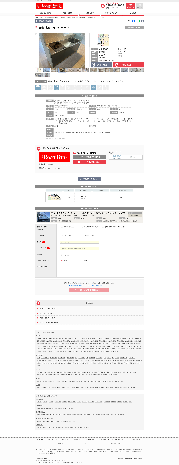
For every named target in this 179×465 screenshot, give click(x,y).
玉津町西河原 (61, 363)
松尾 (103, 381)
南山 (110, 381)
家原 (38, 381)
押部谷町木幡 (123, 358)
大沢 (113, 358)
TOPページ (40, 439)
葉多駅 (117, 415)
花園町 (80, 349)
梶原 (46, 381)
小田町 (63, 387)
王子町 (54, 387)
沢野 (52, 346)
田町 (99, 346)
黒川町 (82, 387)
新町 (89, 381)
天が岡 (38, 358)
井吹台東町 (81, 358)
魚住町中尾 (123, 338)
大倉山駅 (39, 421)
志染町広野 (103, 372)
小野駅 (112, 415)
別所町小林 (49, 375)
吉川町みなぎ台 (105, 375)
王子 (38, 341)
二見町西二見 (139, 349)
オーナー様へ (90, 439)
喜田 (63, 381)
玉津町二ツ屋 (70, 363)
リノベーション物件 (47, 313)
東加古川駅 (71, 408)
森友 (134, 363)
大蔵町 (83, 343)
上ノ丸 (79, 338)
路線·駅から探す (45, 13)
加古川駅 (39, 427)
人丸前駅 (51, 402)
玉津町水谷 (85, 363)
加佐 (52, 372)
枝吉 (105, 358)
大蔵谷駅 (45, 402)
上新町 (73, 387)
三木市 (38, 369)
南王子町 (91, 351)
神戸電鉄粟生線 (40, 412)
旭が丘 (74, 338)
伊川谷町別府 (70, 358)
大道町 (108, 346)
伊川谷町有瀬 (45, 358)
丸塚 (115, 363)
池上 (76, 358)
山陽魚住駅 (107, 402)
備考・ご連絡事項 (42, 267)
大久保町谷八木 (103, 341)
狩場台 (60, 360)
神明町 (103, 387)
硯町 (65, 346)
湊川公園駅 (46, 421)
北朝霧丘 (132, 343)
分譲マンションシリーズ (48, 309)
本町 (74, 351)
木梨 (70, 381)
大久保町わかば (69, 343)
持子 (131, 363)
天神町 (112, 387)
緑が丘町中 (74, 375)
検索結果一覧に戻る (45, 21)
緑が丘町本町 (96, 375)
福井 (131, 372)
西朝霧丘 (60, 349)
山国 (122, 381)
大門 (92, 381)
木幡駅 (43, 415)
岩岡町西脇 (99, 358)
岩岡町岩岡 (92, 358)
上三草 (58, 381)
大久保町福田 (129, 341)
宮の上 (103, 351)
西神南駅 (65, 421)
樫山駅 (103, 415)
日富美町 (123, 349)
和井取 (38, 366)
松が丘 (81, 351)
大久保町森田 (40, 343)
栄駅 (47, 415)
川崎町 (123, 343)
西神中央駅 (72, 421)
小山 (89, 360)
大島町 (59, 387)
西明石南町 (54, 349)
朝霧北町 (45, 338)
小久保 (38, 346)
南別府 (123, 363)
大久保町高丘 (94, 341)
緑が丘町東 (89, 375)
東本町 (130, 387)
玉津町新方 (40, 363)
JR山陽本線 (39, 405)
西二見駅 (119, 402)
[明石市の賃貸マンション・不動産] (68, 6)
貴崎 (127, 343)
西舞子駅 (39, 402)
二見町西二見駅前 (41, 351)
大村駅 (98, 415)
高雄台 (103, 360)
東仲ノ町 (98, 349)
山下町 (112, 351)
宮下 (127, 363)
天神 (96, 381)
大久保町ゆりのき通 (58, 343)
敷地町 (92, 387)
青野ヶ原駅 (61, 427)
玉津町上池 (123, 360)
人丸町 (118, 349)
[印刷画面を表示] (142, 21)
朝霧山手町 (68, 338)
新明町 (61, 346)
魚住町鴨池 (93, 338)
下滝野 (84, 381)
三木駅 (93, 415)
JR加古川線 (39, 425)
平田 (127, 372)
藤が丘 (132, 349)
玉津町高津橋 (131, 360)
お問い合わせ (127, 65)
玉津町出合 (54, 363)
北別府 (76, 360)
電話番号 (39, 254)
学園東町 (71, 360)
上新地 (55, 360)
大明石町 (42, 341)
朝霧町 (50, 338)
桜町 (48, 346)
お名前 (39, 242)
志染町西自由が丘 (83, 372)
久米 (73, 381)
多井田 (42, 381)
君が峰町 (56, 372)
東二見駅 (113, 402)
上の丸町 (40, 372)
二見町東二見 (51, 351)
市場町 (49, 387)
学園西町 (65, 360)
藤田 (99, 381)
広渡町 (87, 387)
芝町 (108, 372)
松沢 (106, 381)
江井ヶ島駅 (91, 402)
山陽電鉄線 (39, 399)
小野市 (38, 385)
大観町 (69, 346)
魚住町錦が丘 (138, 338)
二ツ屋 (111, 363)
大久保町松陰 (137, 341)
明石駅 (43, 408)
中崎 (127, 346)
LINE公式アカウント (121, 439)
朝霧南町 (61, 338)
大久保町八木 (48, 343)
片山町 (68, 387)
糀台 (85, 360)
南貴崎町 (97, 351)
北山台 (81, 360)
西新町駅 (64, 402)
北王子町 (138, 343)
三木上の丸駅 (86, 415)
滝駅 (76, 427)
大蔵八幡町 (102, 343)
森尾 (116, 381)
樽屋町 (104, 346)
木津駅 (38, 415)
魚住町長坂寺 (115, 338)
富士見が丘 (105, 363)
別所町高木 (64, 375)
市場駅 (107, 415)
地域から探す (67, 13)
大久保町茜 (49, 341)
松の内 (86, 351)
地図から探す (89, 13)
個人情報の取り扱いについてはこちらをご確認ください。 (88, 285)
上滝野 (50, 381)
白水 (92, 360)
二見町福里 (59, 351)
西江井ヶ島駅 (98, 402)
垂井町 (107, 387)
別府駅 (130, 402)
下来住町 (97, 387)
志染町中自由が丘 (72, 372)
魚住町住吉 (108, 338)
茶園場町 (43, 346)
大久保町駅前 (66, 341)
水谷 (119, 363)
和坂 (119, 343)
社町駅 (67, 427)
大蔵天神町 (89, 343)
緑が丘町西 (81, 375)
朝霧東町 (55, 338)
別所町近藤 (56, 375)
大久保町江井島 (57, 341)
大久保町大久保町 (84, 341)
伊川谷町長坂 (61, 358)
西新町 (66, 349)
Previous (37, 50)
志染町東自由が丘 (94, 372)
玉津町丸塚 (78, 363)
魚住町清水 (100, 338)
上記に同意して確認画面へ (90, 290)
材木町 (56, 346)
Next (87, 50)
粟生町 (38, 387)
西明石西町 (40, 349)
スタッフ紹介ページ (104, 439)
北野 (66, 381)
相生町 (39, 338)
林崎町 (87, 349)
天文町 (113, 346)
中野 (90, 363)
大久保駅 (54, 408)
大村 (48, 372)
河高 (77, 381)
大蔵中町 (95, 343)
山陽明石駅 (58, 402)
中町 (121, 387)
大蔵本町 (108, 343)
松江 (77, 351)
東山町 (113, 349)
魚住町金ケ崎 (85, 338)
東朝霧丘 (92, 349)
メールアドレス (41, 248)
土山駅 (64, 408)
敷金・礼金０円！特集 (47, 318)
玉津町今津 (116, 360)
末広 (124, 372)
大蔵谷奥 (77, 343)
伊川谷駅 (59, 421)
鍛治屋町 (114, 343)
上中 (54, 381)
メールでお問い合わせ (92, 162)
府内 (134, 372)
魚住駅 (60, 408)
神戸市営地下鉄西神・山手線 (44, 418)
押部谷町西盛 (40, 360)
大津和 (117, 358)
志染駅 (74, 415)
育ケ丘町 (43, 387)
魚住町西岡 (130, 338)
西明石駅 (75, 17)
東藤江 (109, 349)
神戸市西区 (63, 17)
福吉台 (99, 363)
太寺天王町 (86, 346)
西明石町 (138, 346)
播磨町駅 (125, 402)
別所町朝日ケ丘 (41, 375)
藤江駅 (79, 402)
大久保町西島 (112, 341)
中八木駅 (84, 402)
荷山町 (71, 349)
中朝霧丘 (122, 346)
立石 (96, 346)
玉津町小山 (139, 360)
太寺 (73, 346)
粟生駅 (122, 415)
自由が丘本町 (117, 372)
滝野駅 (72, 427)
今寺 (87, 358)
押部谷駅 (52, 415)
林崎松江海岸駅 (72, 402)
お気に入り (139, 7)
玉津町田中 (47, 363)
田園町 (117, 387)
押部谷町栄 (132, 358)
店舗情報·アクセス (111, 13)
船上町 (65, 351)
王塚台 (70, 17)
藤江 (128, 349)
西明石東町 (47, 349)
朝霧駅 (38, 408)
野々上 (75, 349)
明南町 (107, 351)
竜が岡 (138, 363)
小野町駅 (49, 427)
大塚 (45, 372)
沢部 (80, 381)
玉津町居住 (109, 360)
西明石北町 (132, 346)
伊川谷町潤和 (53, 358)
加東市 (38, 378)
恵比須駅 (79, 415)
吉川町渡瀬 (114, 375)
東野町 (104, 349)
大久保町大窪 (75, 341)
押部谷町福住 (48, 360)
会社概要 (133, 13)
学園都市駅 (53, 421)
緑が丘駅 (58, 415)
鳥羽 (117, 346)
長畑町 (94, 363)
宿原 (112, 372)
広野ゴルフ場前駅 (66, 415)
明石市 (38, 335)
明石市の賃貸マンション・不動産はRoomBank (47, 17)
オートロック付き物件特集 (49, 322)
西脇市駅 (80, 427)
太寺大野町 (79, 346)
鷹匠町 (92, 346)
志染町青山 (63, 372)
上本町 (78, 387)
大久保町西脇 (120, 341)
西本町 (125, 387)
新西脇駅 (86, 427)
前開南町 (97, 360)
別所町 (69, 351)
